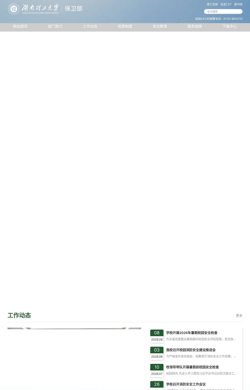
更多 (239, 316)
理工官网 (212, 4)
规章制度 (125, 26)
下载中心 (229, 26)
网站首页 (20, 26)
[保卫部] (46, 8)
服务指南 (194, 26)
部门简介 (55, 26)
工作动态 (90, 26)
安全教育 (160, 26)
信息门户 (226, 4)
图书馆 (238, 4)
